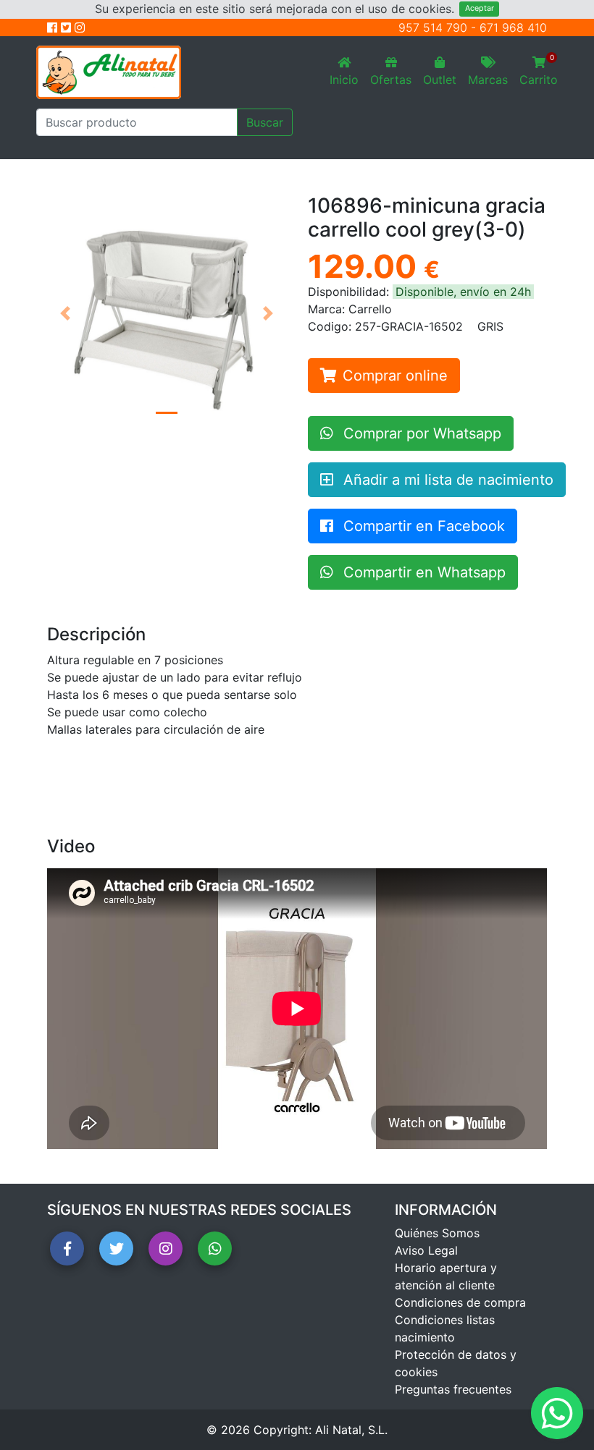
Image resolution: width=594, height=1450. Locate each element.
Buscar (264, 122)
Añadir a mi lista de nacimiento (446, 479)
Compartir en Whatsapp (422, 572)
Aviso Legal (426, 1250)
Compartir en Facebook (422, 526)
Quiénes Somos (437, 1233)
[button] (65, 313)
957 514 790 (432, 27)
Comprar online (395, 375)
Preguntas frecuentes (453, 1389)
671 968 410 (513, 27)
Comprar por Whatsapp (420, 433)
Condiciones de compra (460, 1302)
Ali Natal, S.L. (351, 1430)
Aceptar (479, 8)
